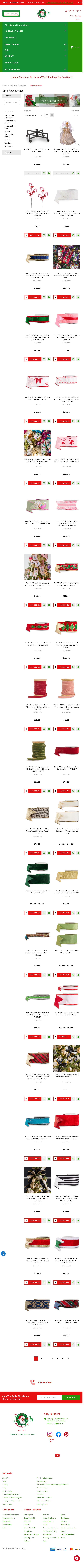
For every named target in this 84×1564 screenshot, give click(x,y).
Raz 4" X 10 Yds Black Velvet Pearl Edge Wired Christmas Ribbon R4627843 (37, 1198)
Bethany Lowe (29, 1538)
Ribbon (7, 131)
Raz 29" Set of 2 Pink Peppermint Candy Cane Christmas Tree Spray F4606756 (38, 213)
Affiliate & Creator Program (12, 1498)
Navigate (7, 1473)
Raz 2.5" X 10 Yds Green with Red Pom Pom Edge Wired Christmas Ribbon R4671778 (37, 337)
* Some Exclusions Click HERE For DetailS (60, 2)
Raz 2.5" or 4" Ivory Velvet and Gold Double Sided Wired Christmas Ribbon (66, 831)
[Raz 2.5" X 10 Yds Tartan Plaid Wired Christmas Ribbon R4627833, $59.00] (66, 1304)
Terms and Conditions (44, 1498)
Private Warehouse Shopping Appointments (52, 1485)
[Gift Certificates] (80, 19)
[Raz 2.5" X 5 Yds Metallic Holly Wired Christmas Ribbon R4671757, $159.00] (66, 567)
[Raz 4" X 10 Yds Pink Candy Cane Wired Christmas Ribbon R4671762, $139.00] (66, 443)
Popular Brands (32, 1510)
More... (63, 1538)
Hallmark (27, 1541)
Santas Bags (65, 1525)
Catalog (78, 16)
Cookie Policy (7, 1491)
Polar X (26, 1525)
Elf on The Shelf (29, 1528)
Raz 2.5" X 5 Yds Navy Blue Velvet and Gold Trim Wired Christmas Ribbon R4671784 (37, 275)
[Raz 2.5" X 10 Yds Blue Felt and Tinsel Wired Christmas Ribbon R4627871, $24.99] (37, 1120)
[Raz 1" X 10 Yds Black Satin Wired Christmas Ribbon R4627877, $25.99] (66, 1058)
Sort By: (27, 111)
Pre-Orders (11, 37)
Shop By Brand (42, 1504)
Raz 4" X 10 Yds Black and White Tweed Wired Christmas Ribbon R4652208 (37, 831)
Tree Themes (7, 1525)
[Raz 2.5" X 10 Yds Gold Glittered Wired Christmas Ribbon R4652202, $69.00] (66, 874)
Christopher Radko (49, 1518)
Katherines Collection (31, 1534)
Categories (9, 111)
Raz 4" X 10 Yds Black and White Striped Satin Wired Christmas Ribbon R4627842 (66, 1198)
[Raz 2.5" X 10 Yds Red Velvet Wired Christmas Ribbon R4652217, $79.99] (66, 750)
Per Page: (75, 111)
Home (4, 86)
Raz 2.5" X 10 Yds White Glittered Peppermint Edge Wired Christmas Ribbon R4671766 (66, 399)
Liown (63, 1531)
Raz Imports (28, 1515)
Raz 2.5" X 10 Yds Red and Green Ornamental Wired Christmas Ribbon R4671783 (66, 275)
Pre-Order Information (45, 1478)
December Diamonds (50, 1528)
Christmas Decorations (10, 1515)
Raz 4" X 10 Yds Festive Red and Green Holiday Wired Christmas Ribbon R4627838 (66, 1261)
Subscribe (71, 1397)
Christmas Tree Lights (10, 127)
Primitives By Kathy (50, 1531)
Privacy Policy (42, 1481)
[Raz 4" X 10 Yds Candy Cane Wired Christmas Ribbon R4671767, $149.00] (37, 381)
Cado (44, 1541)
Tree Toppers (9, 146)
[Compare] (49, 173)
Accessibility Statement (10, 1494)
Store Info (40, 1494)
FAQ (71, 16)
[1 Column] (47, 115)
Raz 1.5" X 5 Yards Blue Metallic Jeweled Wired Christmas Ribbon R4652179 (37, 953)
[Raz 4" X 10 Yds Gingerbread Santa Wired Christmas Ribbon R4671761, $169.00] (37, 505)
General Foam (48, 1534)
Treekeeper (65, 1518)
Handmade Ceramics (68, 1528)
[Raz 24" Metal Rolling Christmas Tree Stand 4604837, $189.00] (37, 133)
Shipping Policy (42, 1491)
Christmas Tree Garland (10, 122)
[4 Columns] (52, 115)
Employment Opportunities (12, 1501)
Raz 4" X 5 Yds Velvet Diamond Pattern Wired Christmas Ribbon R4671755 (66, 645)
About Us (5, 1478)
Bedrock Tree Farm (68, 1534)
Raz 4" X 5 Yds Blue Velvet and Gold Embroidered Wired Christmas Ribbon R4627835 (37, 1323)
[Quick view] (44, 173)
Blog (77, 19)
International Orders (44, 1501)
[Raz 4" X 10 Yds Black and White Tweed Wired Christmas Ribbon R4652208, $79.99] (37, 812)
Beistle (45, 1525)
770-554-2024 (58, 1424)
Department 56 (29, 1518)
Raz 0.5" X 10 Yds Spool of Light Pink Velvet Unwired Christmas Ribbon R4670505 (67, 707)
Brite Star (46, 1515)
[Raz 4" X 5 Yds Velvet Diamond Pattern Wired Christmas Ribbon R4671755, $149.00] (66, 626)
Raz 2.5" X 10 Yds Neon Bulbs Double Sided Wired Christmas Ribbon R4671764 (37, 461)
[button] (22, 1428)
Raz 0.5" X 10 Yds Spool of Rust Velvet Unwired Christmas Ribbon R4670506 (37, 707)
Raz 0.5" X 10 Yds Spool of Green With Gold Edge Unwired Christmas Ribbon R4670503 (37, 769)
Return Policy (41, 1488)
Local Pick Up (7, 1504)
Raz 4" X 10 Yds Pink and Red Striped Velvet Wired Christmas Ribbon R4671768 (66, 337)
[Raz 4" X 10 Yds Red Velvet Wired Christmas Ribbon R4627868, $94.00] (66, 1120)
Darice (63, 1515)
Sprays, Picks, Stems (9, 136)
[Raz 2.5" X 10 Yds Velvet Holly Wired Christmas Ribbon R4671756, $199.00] (37, 626)
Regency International (51, 1538)
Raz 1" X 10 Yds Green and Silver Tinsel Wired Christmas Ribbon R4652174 (37, 1015)
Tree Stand (8, 143)
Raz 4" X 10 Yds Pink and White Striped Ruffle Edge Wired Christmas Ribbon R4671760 (67, 523)
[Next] (68, 1358)
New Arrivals (11, 62)
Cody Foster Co (48, 1521)
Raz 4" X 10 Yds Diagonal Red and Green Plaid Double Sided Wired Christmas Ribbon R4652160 (38, 1077)
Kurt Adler (27, 1521)
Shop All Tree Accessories (9, 117)
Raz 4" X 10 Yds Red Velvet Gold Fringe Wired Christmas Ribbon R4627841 (37, 1261)
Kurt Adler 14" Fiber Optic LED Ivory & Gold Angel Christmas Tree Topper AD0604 (67, 151)
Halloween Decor (8, 1518)
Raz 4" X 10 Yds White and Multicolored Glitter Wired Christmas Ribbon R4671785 (67, 213)
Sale (3, 1528)
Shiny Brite (28, 1531)
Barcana (64, 1521)
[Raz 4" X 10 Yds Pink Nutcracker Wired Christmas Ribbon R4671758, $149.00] (37, 567)
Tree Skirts (8, 140)
